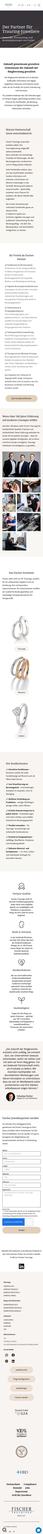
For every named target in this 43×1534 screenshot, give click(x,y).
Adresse (5, 1182)
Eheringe (7, 1282)
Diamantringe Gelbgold (12, 1311)
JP (14, 1531)
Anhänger (7, 1326)
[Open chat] (39, 1530)
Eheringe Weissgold (11, 1289)
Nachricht (6, 1190)
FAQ (5, 1338)
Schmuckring (8, 1320)
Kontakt (17, 1488)
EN (10, 1531)
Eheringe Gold (9, 1286)
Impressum (21, 1491)
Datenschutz (6, 1209)
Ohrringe (7, 1323)
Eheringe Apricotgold (12, 1292)
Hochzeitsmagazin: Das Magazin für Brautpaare (21, 1344)
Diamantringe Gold (11, 1305)
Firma (4, 1158)
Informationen (9, 1334)
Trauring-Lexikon (10, 1341)
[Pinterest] (7, 1361)
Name (4, 1150)
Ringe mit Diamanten (12, 1301)
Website (5, 1174)
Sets (5, 1329)
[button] (4, 1529)
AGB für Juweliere (21, 1495)
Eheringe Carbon (10, 1295)
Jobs (27, 1488)
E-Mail (4, 1166)
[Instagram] (7, 1355)
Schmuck (7, 1316)
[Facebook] (13, 1355)
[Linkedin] (13, 1361)
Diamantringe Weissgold (13, 1308)
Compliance (30, 1484)
